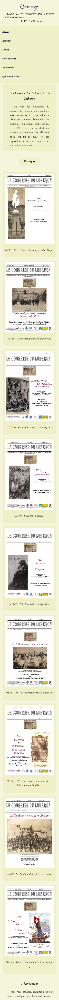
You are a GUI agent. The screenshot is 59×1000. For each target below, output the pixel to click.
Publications (8, 67)
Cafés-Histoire (9, 58)
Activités (6, 40)
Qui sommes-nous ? (11, 76)
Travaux (5, 49)
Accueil (5, 32)
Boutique (29, 161)
